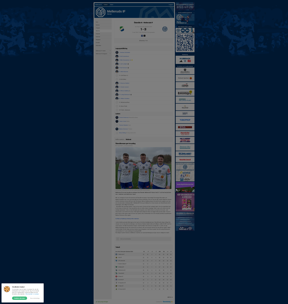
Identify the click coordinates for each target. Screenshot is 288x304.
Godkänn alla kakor (19, 298)
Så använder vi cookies (32, 294)
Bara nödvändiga (35, 298)
